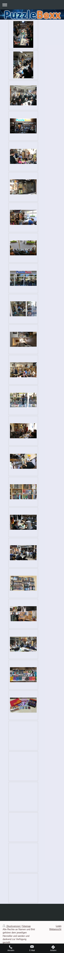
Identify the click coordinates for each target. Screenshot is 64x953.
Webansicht (55, 929)
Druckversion (13, 926)
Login (58, 926)
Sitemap (26, 926)
